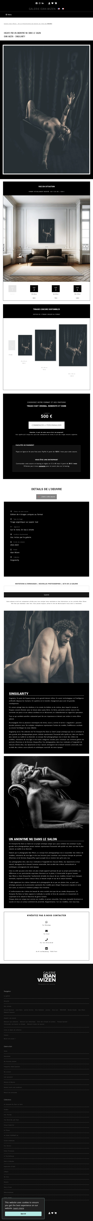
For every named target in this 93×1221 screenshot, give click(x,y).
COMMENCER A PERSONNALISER (46, 425)
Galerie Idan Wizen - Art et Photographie (17, 23)
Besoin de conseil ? (10, 1038)
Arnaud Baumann (9, 1010)
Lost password (8, 1077)
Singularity (20, 36)
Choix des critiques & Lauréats (46, 1021)
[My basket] (55, 3)
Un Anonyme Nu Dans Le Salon (27, 32)
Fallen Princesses (9, 1151)
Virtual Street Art (9, 1125)
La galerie (7, 996)
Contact (6, 1035)
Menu (10, 15)
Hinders (6, 1109)
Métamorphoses (8, 1192)
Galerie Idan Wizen (42, 8)
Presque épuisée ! (62, 1021)
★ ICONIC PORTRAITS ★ (11, 1135)
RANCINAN (63, 1010)
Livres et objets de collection (12, 1030)
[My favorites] (52, 3)
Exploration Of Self (9, 1166)
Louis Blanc (19, 1010)
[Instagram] (39, 3)
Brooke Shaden (72, 1010)
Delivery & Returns (9, 1082)
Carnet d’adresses (9, 1140)
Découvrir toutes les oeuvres (35, 1024)
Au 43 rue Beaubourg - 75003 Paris (46, 951)
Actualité (6, 1001)
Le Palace (7, 1130)
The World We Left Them (11, 1120)
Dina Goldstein (39, 1010)
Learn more (18, 1208)
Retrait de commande (10, 1092)
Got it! (23, 1214)
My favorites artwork (10, 1061)
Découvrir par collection (11, 1021)
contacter (42, 466)
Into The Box (8, 1114)
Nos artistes (7, 1006)
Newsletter (7, 1056)
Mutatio (6, 1182)
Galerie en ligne (39, 23)
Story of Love (8, 1187)
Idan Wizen (81, 1010)
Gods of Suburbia (9, 1161)
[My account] (49, 3)
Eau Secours (7, 1146)
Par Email (46, 934)
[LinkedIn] (44, 3)
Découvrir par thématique (27, 1021)
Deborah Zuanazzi (9, 1012)
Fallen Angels (8, 1197)
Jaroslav (48, 1010)
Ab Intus (6, 1177)
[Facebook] (37, 3)
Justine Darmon (28, 1010)
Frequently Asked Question (12, 1066)
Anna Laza (55, 1010)
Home (5, 1051)
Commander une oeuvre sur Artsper (14, 1024)
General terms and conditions (13, 1087)
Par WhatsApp (46, 925)
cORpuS (6, 1171)
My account (7, 1072)
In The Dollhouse (9, 1156)
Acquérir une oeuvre (10, 1018)
